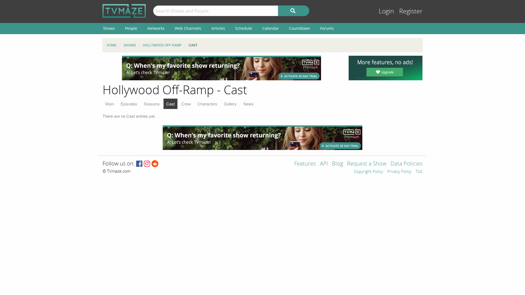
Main (109, 104)
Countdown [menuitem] (299, 28)
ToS (419, 172)
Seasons (152, 104)
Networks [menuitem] (156, 28)
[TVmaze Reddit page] (155, 164)
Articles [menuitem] (218, 28)
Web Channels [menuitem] (188, 28)
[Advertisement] (221, 68)
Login (386, 11)
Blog (337, 164)
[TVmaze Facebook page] (139, 164)
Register (410, 11)
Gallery (230, 104)
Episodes (129, 104)
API (324, 164)
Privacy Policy (399, 172)
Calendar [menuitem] (270, 28)
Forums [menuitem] (327, 28)
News (248, 104)
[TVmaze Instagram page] (147, 164)
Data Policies (406, 164)
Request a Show (366, 164)
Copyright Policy (368, 172)
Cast (170, 104)
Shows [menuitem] (109, 28)
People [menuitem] (131, 28)
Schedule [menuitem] (243, 28)
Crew (186, 104)
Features (305, 164)
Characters (207, 104)
